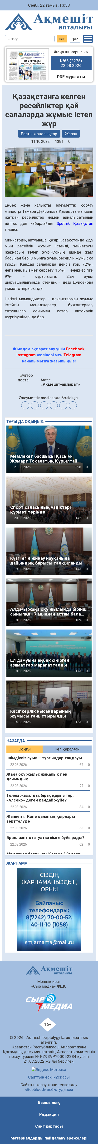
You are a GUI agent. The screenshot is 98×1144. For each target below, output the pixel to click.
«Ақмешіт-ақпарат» (60, 384)
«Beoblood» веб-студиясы (49, 1089)
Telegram (72, 354)
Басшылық (49, 1102)
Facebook (75, 349)
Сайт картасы (49, 1126)
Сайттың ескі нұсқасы (49, 1077)
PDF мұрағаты (71, 76)
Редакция (49, 1114)
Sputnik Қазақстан (75, 223)
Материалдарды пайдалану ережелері (48, 1138)
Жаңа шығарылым (71, 59)
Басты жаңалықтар (39, 133)
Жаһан (71, 133)
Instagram (26, 354)
